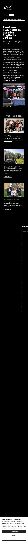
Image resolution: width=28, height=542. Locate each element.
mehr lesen (8, 143)
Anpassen (14, 535)
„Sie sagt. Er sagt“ (8, 135)
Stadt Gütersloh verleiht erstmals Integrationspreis (11, 200)
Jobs (23, 237)
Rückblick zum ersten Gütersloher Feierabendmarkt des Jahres (12, 167)
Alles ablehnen (14, 539)
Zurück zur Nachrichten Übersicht (13, 19)
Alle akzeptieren (14, 531)
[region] (14, 529)
